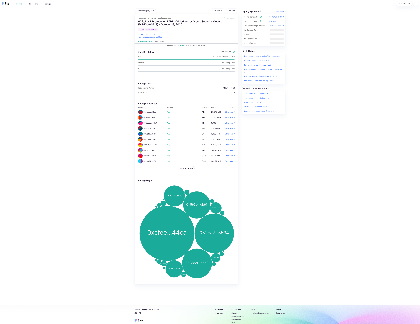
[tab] (145, 41)
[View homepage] (5, 4)
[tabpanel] (186, 165)
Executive (33, 4)
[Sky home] (5, 3)
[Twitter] (141, 313)
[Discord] (137, 313)
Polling (19, 4)
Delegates (49, 4)
